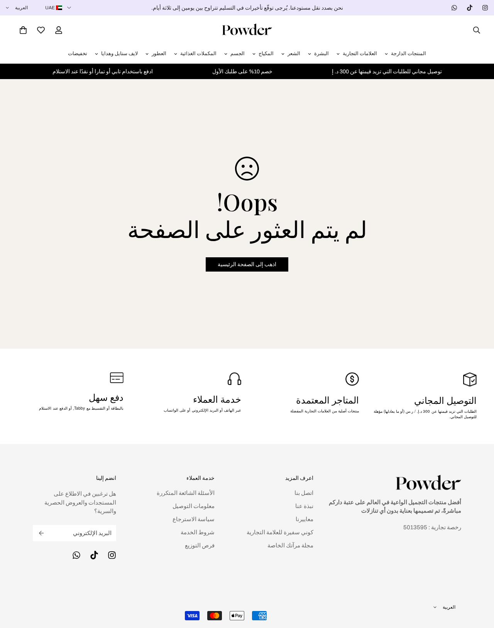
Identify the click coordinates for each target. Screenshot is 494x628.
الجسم (237, 53)
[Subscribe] (41, 533)
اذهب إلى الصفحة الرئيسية (247, 264)
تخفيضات (77, 53)
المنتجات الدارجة (408, 53)
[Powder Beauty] (247, 29)
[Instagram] (485, 8)
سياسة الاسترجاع (194, 519)
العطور (159, 53)
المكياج (266, 53)
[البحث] (474, 30)
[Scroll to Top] (15, 586)
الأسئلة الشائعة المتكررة (186, 493)
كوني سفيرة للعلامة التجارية (280, 532)
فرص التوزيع (200, 545)
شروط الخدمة (198, 532)
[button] (23, 30)
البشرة (321, 53)
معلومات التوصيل (194, 506)
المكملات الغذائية (198, 53)
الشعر (294, 53)
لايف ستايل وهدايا (119, 53)
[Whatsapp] (454, 8)
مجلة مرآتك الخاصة (290, 545)
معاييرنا (304, 519)
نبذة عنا (304, 506)
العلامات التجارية (360, 53)
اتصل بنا (303, 493)
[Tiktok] (470, 8)
